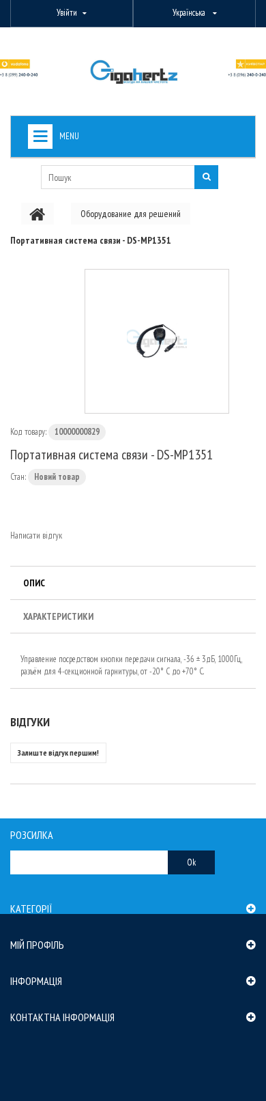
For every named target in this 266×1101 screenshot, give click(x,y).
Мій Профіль (37, 945)
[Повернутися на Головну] (37, 214)
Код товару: (28, 432)
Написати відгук (36, 535)
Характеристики (58, 616)
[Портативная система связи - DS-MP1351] (157, 341)
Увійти (67, 12)
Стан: (18, 477)
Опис (34, 583)
